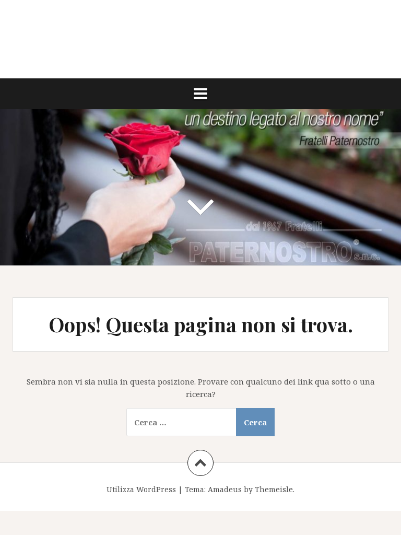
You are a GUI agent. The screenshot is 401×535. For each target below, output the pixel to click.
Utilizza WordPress (141, 489)
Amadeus (225, 489)
